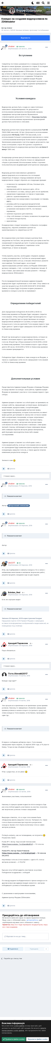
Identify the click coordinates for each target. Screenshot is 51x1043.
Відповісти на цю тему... (16, 936)
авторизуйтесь (32, 920)
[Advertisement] (25, 989)
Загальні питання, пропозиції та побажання (32, 30)
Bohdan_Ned (14, 592)
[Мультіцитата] (3, 468)
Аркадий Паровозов (18, 643)
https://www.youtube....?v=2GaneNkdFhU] (17, 844)
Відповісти (25, 38)
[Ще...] (46, 47)
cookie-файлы (19, 1026)
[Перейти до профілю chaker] (4, 47)
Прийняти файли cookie (14, 1039)
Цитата (12, 469)
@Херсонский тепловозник (18, 505)
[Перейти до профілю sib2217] (4, 564)
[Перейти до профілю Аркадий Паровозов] (4, 644)
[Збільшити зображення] (14, 460)
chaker (9, 28)
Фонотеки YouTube (39, 117)
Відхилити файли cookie (38, 1039)
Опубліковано (19, 49)
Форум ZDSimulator (29, 10)
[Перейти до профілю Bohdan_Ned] (4, 593)
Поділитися (13, 949)
